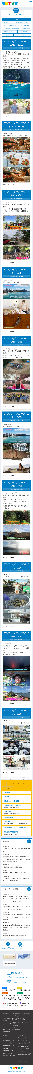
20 (18, 783)
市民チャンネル (6, 1029)
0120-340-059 (23, 995)
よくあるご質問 (20, 947)
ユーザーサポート (7, 1031)
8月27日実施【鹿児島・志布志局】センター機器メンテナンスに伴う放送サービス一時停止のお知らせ (16, 917)
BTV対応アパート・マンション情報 (8, 948)
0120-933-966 (8, 995)
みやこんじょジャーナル (21, 22)
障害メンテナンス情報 (10, 889)
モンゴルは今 (6, 28)
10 (13, 783)
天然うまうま (15, 28)
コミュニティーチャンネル (9, 1055)
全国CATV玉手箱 (23, 31)
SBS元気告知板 (24, 25)
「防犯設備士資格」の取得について (13, 867)
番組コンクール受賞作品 (12, 801)
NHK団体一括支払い (24, 1046)
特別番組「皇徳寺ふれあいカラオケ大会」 (15, 872)
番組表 (7, 796)
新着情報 (6, 841)
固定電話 (5, 1020)
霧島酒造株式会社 (23, 1061)
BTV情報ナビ (7, 22)
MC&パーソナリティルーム (12, 806)
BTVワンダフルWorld (9, 31)
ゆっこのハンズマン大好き (10, 25)
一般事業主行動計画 (24, 1048)
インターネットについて (8, 1040)
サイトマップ (22, 1037)
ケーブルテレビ (6, 1016)
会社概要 (21, 1051)
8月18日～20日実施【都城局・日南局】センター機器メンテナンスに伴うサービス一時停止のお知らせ (16, 927)
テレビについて (6, 1038)
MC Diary (11, 812)
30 (23, 783)
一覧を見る (29, 841)
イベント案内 (9, 817)
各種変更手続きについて (8, 1045)
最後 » (9, 788)
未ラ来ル (7, 35)
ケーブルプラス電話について (9, 1043)
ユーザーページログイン (8, 1050)
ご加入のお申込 (16, 1016)
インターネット (6, 1018)
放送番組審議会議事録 (11, 833)
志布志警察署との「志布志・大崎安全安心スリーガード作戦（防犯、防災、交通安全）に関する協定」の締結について (16, 859)
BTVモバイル (6, 1026)
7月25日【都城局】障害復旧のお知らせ (14, 935)
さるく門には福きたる (21, 35)
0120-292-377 (8, 990)
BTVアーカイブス (25, 28)
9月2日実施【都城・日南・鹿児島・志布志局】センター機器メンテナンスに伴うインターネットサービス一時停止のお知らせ (16, 899)
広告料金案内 (15, 822)
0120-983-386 (23, 990)
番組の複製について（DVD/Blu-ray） (16, 827)
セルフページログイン (8, 1053)
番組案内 (7, 792)
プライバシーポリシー (25, 1040)
